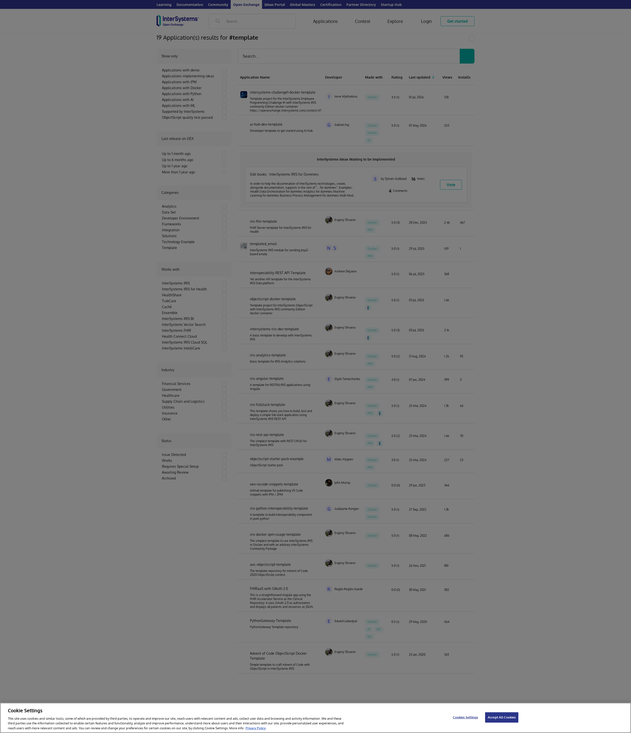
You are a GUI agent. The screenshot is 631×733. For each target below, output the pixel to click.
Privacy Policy (255, 728)
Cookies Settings (465, 717)
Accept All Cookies (502, 717)
